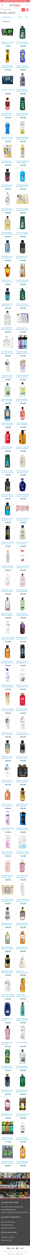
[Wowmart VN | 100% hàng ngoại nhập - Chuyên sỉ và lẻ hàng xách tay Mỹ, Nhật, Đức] (15, 5)
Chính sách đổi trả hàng (8, 1222)
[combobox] (11, 9)
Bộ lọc (20, 17)
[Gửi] (23, 9)
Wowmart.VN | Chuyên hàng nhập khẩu (15, 1)
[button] (2, 5)
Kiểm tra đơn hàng (6, 1240)
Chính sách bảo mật (7, 1225)
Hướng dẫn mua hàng (7, 1237)
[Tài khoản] (27, 5)
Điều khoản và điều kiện (8, 1228)
